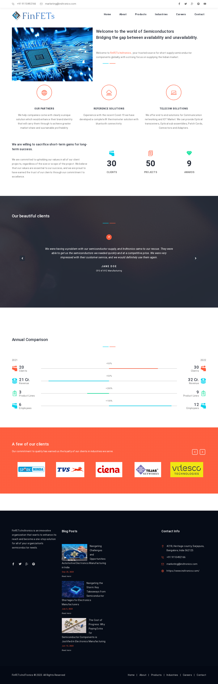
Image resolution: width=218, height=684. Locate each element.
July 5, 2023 (67, 609)
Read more (66, 576)
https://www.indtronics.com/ (183, 570)
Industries (161, 14)
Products (140, 14)
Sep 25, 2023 (68, 572)
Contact (199, 14)
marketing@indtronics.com (60, 3)
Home (107, 14)
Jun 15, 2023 (68, 646)
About (123, 14)
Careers (181, 14)
